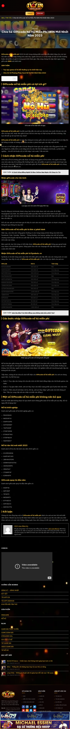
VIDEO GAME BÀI (7, 647)
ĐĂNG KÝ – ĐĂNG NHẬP (10, 590)
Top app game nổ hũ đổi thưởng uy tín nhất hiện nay (22, 70)
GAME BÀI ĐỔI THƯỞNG (45, 711)
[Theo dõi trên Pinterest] (23, 710)
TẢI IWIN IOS (58, 696)
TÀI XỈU (41, 699)
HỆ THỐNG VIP (59, 708)
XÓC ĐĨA (41, 702)
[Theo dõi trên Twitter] (34, 706)
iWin (2, 18)
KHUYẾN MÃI (58, 702)
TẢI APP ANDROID (7, 601)
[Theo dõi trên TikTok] (30, 706)
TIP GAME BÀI (6, 643)
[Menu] (3, 5)
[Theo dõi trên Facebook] (23, 706)
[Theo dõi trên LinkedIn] (30, 710)
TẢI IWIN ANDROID (60, 699)
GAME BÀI (41, 696)
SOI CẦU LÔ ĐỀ (6, 640)
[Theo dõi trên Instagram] (27, 706)
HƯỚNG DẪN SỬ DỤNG (61, 705)
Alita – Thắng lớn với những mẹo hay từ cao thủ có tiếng (26, 667)
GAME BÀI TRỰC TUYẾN (10, 629)
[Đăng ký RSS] (27, 710)
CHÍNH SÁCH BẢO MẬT (28, 702)
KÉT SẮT (4, 594)
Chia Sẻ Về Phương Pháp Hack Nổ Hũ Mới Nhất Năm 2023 (24, 73)
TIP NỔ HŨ (5, 650)
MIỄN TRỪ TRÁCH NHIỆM (29, 699)
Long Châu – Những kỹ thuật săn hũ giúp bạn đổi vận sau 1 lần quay (30, 673)
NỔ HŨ (3, 618)
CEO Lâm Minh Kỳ (53, 529)
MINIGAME (5, 615)
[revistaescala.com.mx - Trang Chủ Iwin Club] (35, 5)
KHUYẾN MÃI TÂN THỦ (9, 604)
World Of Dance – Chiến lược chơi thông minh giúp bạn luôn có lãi (29, 661)
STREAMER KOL (7, 636)
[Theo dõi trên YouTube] (34, 710)
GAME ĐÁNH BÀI (7, 633)
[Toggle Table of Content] (13, 78)
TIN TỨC (9, 18)
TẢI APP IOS (5, 597)
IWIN (9, 61)
